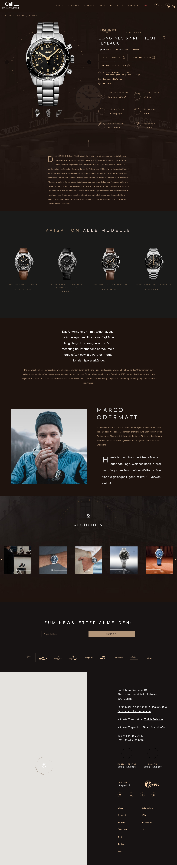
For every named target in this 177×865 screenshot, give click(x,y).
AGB (144, 815)
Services (89, 6)
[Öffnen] (17, 560)
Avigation (33, 16)
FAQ (143, 829)
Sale (146, 6)
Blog (120, 6)
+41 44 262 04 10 (133, 735)
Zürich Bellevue (153, 719)
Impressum (147, 822)
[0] (167, 5)
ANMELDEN (111, 634)
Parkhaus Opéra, (157, 706)
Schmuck (74, 6)
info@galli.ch (124, 785)
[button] (89, 62)
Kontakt (133, 6)
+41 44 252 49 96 (133, 739)
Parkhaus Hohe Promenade (134, 711)
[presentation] (174, 264)
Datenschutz (147, 808)
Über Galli (106, 6)
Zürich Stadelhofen (154, 727)
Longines (20, 16)
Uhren (8, 16)
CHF (104, 50)
